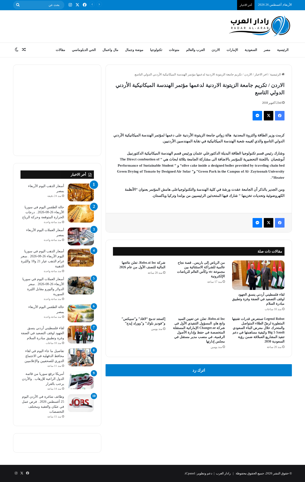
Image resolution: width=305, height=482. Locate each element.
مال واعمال (110, 50)
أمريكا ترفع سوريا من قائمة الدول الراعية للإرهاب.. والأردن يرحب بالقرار (43, 379)
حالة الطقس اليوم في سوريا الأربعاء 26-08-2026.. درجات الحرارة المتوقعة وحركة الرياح (43, 212)
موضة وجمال (134, 50)
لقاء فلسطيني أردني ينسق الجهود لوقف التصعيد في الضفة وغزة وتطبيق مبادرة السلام (258, 299)
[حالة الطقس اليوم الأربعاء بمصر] (81, 313)
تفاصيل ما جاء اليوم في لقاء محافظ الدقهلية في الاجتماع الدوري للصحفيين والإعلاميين (44, 356)
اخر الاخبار (261, 74)
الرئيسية (283, 50)
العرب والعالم (195, 50)
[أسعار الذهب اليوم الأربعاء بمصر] (81, 192)
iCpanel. (189, 473)
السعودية (251, 50)
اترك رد (199, 370)
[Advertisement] (105, 25)
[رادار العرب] (260, 26)
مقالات (60, 50)
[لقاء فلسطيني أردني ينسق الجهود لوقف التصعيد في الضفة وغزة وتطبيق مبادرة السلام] (258, 275)
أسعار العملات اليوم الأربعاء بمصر (213, 4)
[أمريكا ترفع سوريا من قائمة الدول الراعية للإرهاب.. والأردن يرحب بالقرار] (81, 380)
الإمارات (232, 50)
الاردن (216, 50)
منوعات (174, 50)
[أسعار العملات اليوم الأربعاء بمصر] (81, 236)
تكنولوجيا (156, 50)
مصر (267, 50)
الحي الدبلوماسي (84, 50)
